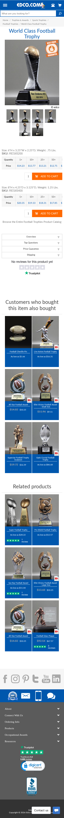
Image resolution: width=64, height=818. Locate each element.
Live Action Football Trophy (45, 352)
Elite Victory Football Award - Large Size (45, 584)
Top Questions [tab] (31, 243)
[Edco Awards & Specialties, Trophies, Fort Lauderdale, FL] (32, 786)
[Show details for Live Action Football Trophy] (45, 332)
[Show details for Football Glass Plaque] (45, 616)
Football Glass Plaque (45, 636)
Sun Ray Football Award (18, 583)
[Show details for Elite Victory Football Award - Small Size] (45, 385)
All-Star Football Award (18, 405)
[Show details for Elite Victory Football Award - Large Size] (45, 563)
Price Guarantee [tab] (31, 249)
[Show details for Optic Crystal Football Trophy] (45, 438)
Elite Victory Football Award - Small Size (45, 406)
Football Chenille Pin (18, 352)
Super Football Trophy (18, 530)
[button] (5, 6)
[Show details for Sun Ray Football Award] (18, 563)
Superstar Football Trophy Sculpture (18, 459)
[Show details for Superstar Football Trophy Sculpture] (18, 438)
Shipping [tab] (31, 255)
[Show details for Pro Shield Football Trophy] (45, 510)
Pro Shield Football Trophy (45, 530)
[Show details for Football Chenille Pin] (18, 332)
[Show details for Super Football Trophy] (18, 510)
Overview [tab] (31, 237)
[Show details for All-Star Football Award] (18, 385)
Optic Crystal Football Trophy (45, 459)
